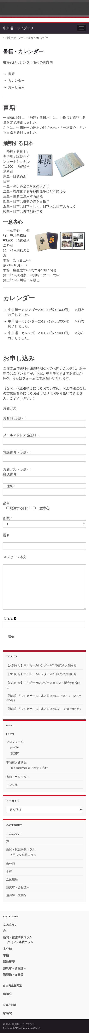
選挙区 (14, 753)
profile (14, 747)
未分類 (10, 863)
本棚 (9, 871)
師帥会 (7, 993)
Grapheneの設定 (30, 1027)
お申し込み (16, 87)
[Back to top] (80, 1023)
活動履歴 (12, 879)
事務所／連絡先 (16, 762)
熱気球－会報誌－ (17, 887)
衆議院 (7, 1013)
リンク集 (12, 784)
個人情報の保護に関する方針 (29, 768)
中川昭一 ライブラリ (18, 28)
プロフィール (15, 741)
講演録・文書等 (16, 895)
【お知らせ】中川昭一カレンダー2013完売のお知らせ (41, 665)
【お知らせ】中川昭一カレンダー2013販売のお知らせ (41, 674)
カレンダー (16, 80)
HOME (10, 734)
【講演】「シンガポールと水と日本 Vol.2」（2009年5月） (44, 708)
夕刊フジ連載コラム (23, 854)
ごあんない (13, 833)
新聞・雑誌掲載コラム (20, 849)
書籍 (11, 74)
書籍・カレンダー (17, 776)
